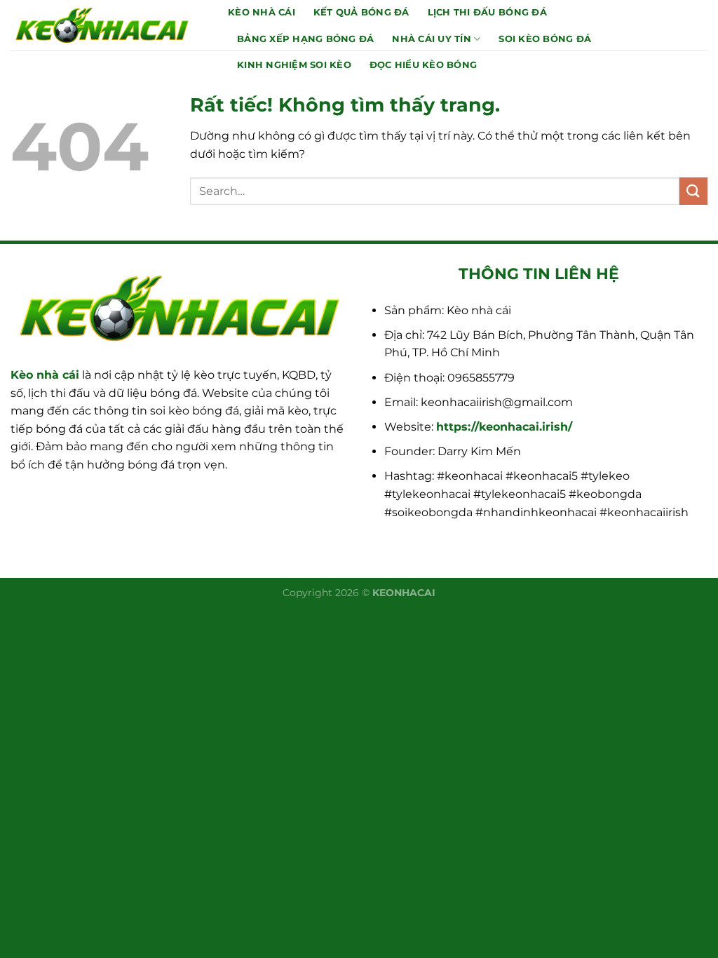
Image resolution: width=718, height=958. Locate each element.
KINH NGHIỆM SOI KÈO (294, 65)
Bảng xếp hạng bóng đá (305, 39)
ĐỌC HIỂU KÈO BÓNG (423, 65)
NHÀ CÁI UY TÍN (431, 39)
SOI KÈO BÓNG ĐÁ (545, 39)
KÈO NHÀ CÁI (261, 12)
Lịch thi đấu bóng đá (487, 12)
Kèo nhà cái (45, 375)
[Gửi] (693, 191)
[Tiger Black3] (109, 25)
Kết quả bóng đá (361, 12)
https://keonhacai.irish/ (504, 426)
